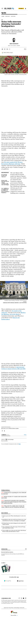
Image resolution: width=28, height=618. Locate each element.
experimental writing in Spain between (12, 368)
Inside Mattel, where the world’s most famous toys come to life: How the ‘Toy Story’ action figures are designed (14, 520)
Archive (3, 562)
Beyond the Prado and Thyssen (4, 175)
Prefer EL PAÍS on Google (8, 52)
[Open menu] (2, 8)
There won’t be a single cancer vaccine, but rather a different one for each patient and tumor (12, 506)
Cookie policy (22, 607)
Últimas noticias (5, 490)
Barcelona (7, 16)
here (20, 443)
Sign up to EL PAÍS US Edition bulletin (11, 428)
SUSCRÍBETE (21, 8)
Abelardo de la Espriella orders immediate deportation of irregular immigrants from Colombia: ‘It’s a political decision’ (13, 502)
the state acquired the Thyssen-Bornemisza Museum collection (12, 163)
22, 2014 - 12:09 (15, 45)
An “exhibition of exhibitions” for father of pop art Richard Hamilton (5, 190)
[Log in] (25, 8)
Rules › (25, 434)
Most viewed (4, 512)
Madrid (3, 16)
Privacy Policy (11, 607)
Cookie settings (16, 607)
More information (4, 440)
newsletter (4, 549)
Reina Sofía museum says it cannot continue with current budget (5, 182)
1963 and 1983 (21, 369)
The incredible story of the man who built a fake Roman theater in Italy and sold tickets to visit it (14, 531)
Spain (3, 13)
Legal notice (6, 607)
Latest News (13, 16)
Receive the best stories (7, 552)
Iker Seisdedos (14, 43)
